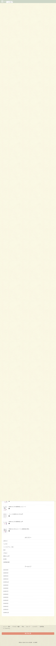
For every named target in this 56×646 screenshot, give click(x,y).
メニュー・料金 (6, 626)
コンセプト (34, 626)
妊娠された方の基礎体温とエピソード (17, 506)
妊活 (4, 550)
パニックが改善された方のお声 (16, 514)
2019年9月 (5, 585)
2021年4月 (5, 569)
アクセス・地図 (15, 626)
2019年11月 (6, 582)
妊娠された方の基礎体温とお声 (16, 521)
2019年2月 (5, 606)
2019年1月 (5, 609)
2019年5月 (5, 597)
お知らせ (5, 540)
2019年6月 (5, 594)
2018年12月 (6, 612)
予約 (23, 626)
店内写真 (42, 626)
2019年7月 (5, 591)
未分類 (4, 559)
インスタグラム (6, 628)
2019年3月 (5, 603)
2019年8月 (5, 588)
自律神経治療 (6, 562)
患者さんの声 (6, 556)
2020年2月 (5, 576)
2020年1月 (5, 579)
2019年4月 (5, 600)
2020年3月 (5, 572)
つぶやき (5, 543)
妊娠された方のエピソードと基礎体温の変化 (19, 529)
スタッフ (28, 626)
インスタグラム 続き (8, 546)
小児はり (5, 553)
